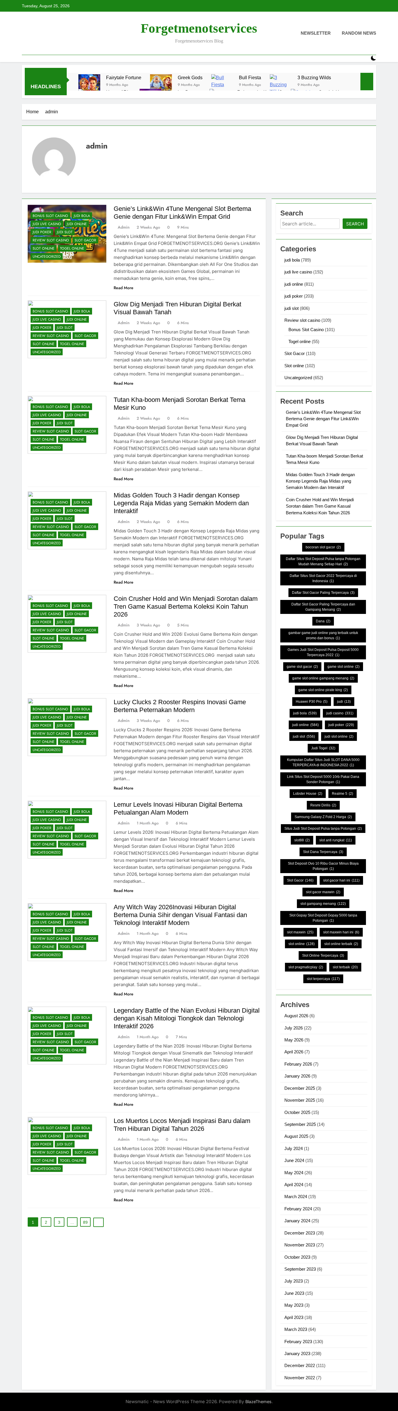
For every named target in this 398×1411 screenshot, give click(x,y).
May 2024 (293, 1172)
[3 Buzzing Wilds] (281, 85)
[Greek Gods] (161, 85)
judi (344, 702)
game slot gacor (302, 667)
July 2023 (293, 1280)
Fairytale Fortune (123, 77)
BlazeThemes (258, 1401)
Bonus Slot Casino (50, 215)
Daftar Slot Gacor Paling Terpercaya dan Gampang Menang (323, 607)
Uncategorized (47, 256)
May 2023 (293, 1305)
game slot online (343, 667)
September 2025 (300, 1124)
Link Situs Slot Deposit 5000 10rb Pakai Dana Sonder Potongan (323, 779)
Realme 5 (342, 794)
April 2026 (293, 1051)
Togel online (72, 248)
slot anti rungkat (335, 840)
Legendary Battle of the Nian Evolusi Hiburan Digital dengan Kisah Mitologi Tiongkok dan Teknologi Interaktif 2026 (187, 1018)
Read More (123, 288)
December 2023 (299, 1232)
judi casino (339, 713)
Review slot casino (51, 240)
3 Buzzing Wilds (314, 77)
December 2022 (299, 1365)
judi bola (82, 215)
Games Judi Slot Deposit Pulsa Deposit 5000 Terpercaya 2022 (323, 652)
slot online (301, 944)
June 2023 (294, 1293)
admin (124, 227)
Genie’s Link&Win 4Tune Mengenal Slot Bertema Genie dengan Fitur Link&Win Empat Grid (323, 419)
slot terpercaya (323, 979)
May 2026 (293, 1039)
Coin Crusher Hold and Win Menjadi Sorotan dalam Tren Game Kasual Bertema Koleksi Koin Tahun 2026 (186, 606)
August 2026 (296, 1015)
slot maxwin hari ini (341, 932)
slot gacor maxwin (323, 892)
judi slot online (339, 736)
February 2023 (298, 1341)
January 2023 (297, 1353)
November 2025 (299, 1100)
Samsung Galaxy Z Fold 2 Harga (323, 817)
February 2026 (298, 1064)
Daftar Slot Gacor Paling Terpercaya (323, 593)
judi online (77, 224)
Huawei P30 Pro (311, 702)
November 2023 (299, 1244)
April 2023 (293, 1317)
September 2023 (300, 1269)
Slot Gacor (85, 240)
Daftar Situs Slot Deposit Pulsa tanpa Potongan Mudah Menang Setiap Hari (323, 561)
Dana (323, 621)
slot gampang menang (323, 904)
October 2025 (297, 1112)
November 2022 (299, 1377)
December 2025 (299, 1088)
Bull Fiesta (250, 77)
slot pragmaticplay (305, 967)
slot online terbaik (341, 944)
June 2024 (294, 1160)
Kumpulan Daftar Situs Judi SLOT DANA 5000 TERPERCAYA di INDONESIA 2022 (323, 762)
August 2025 (296, 1136)
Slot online (43, 248)
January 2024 (297, 1220)
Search (355, 224)
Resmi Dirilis (323, 805)
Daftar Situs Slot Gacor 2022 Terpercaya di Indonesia (323, 578)
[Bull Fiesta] (222, 85)
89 (85, 1222)
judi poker (42, 232)
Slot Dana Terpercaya (323, 852)
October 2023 (297, 1257)
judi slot (65, 232)
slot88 (302, 840)
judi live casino (47, 224)
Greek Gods (190, 77)
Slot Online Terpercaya (323, 955)
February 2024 (298, 1208)
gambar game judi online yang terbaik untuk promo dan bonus (323, 635)
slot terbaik (345, 967)
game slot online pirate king (323, 690)
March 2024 (295, 1196)
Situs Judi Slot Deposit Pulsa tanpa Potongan (323, 829)
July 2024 (293, 1148)
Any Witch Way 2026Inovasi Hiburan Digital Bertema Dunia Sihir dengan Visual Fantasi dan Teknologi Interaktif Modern (180, 914)
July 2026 (293, 1027)
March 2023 (295, 1329)
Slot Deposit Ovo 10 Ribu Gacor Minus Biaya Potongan (323, 866)
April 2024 (293, 1184)
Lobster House (307, 794)
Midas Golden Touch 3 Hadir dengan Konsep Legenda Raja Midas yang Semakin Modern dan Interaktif (181, 503)
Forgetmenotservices (199, 28)
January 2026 (297, 1075)
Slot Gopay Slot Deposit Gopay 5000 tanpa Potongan (323, 918)
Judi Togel (323, 748)
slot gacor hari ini (341, 880)
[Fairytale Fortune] (89, 85)
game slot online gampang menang (323, 678)
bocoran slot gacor (323, 547)
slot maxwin (300, 932)
